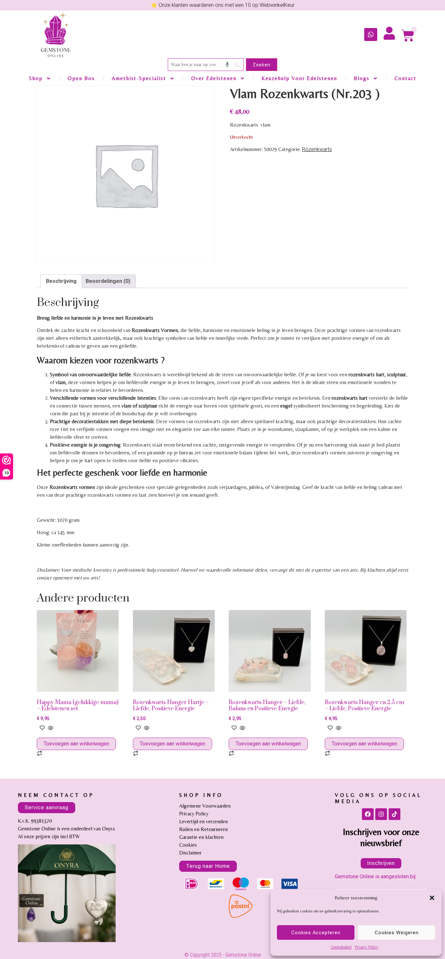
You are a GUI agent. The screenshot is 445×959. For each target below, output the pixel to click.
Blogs (361, 78)
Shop (36, 78)
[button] (432, 898)
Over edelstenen (214, 78)
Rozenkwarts (317, 149)
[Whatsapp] (370, 34)
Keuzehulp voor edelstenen (299, 78)
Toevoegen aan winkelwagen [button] (76, 744)
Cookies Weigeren (397, 933)
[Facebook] (368, 814)
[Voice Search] (227, 65)
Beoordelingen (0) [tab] (108, 281)
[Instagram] (381, 814)
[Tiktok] (394, 814)
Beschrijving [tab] (61, 281)
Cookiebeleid (341, 947)
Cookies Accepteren (315, 933)
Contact (405, 78)
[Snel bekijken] (50, 728)
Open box (81, 78)
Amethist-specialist (139, 78)
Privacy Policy (366, 947)
